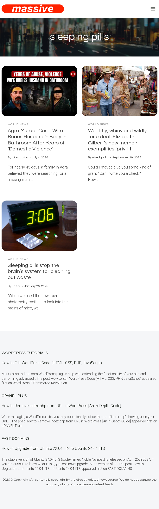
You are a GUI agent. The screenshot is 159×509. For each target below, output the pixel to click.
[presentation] (39, 91)
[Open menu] (152, 9)
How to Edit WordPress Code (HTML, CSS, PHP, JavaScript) (52, 362)
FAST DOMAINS (15, 438)
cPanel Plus (14, 396)
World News (18, 124)
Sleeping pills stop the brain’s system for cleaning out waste (39, 271)
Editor (16, 286)
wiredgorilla (20, 157)
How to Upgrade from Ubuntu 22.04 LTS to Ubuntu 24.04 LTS (53, 448)
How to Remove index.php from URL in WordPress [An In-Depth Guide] (61, 405)
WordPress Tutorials (25, 353)
